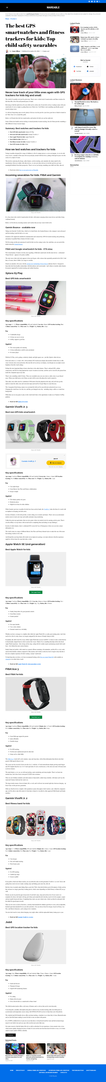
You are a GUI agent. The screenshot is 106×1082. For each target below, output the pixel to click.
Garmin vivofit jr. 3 (29, 461)
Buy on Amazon (57, 463)
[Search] (99, 1)
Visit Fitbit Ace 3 (36, 717)
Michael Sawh (78, 105)
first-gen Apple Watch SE (47, 657)
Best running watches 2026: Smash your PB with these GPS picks (90, 29)
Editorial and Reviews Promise (48, 1072)
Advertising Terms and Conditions (58, 1070)
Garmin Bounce (18, 244)
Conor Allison (16, 51)
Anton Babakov (78, 160)
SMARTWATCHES (75, 83)
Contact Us (63, 1072)
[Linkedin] (97, 1)
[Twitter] (92, 1)
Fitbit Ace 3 (11, 759)
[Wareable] (53, 7)
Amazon (7, 659)
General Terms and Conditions (36, 1070)
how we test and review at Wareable (28, 170)
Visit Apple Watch (35, 592)
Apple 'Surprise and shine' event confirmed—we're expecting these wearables (90, 48)
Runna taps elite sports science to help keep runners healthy (90, 38)
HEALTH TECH (74, 109)
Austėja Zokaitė (79, 133)
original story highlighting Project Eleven (37, 264)
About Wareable (91, 1070)
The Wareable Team (77, 1070)
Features (14, 19)
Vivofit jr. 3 (47, 509)
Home (7, 19)
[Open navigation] (7, 7)
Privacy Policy (20, 1070)
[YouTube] (94, 1)
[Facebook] (89, 1)
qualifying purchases (32, 14)
